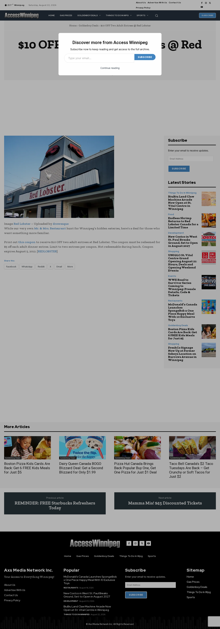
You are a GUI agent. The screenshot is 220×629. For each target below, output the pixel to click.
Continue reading (110, 67)
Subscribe (145, 57)
